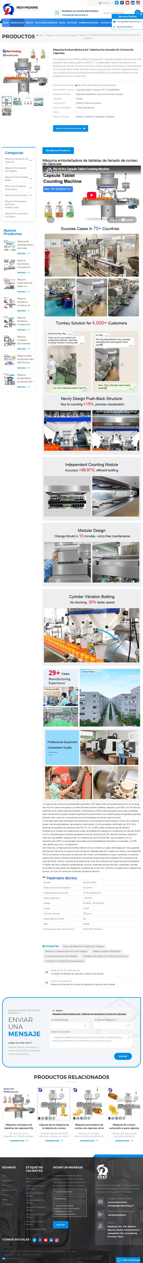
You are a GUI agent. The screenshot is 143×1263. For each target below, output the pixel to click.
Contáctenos (108, 22)
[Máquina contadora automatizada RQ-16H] (10, 341)
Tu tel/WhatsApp (59, 1019)
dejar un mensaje (131, 1260)
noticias (72, 22)
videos (4, 1200)
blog (62, 22)
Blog (74, 1251)
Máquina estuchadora (16, 195)
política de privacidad (31, 1255)
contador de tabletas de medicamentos (64, 961)
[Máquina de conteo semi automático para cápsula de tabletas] (124, 1103)
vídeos (29, 22)
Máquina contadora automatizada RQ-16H (23, 340)
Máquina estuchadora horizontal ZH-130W (24, 264)
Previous (2, 1115)
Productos (17, 22)
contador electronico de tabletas (61, 956)
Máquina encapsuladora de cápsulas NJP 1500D (25, 378)
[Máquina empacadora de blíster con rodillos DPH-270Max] (10, 284)
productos (6, 1185)
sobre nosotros (8, 1180)
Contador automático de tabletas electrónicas (105, 956)
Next (140, 1115)
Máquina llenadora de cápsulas (16, 160)
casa (4, 1176)
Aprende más (17, 1141)
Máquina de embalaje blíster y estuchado (25, 244)
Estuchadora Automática (36, 1229)
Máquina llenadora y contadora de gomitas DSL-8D (25, 302)
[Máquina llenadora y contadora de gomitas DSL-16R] (10, 322)
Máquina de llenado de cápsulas (36, 1223)
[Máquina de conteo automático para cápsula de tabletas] (89, 1103)
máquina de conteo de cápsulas (35, 1208)
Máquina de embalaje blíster (16, 178)
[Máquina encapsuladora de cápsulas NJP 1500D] (10, 379)
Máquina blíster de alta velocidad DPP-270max (25, 359)
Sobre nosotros (88, 22)
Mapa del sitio (8, 1255)
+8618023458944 (117, 1215)
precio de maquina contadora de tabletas (83, 946)
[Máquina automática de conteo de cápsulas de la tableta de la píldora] (54, 1103)
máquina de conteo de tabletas (35, 1215)
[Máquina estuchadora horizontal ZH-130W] (10, 265)
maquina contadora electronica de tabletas (66, 951)
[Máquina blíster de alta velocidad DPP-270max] (10, 360)
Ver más (21, 253)
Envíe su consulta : (61, 1031)
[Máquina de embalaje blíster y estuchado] (10, 246)
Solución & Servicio (46, 22)
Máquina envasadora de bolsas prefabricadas (16, 204)
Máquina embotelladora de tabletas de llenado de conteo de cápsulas (89, 1014)
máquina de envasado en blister (36, 1180)
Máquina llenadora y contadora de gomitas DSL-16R (25, 321)
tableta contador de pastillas (106, 951)
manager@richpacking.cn (75, 15)
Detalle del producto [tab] (58, 150)
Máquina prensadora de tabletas (15, 169)
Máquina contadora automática (61, 35)
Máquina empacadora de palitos (16, 215)
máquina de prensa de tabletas (35, 1194)
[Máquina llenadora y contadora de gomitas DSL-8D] (10, 303)
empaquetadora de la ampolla (35, 1201)
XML (18, 1255)
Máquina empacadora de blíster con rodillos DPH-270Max (24, 283)
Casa (6, 22)
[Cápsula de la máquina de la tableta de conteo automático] (19, 1103)
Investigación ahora (69, 128)
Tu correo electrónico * (106, 1019)
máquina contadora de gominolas (35, 1187)
